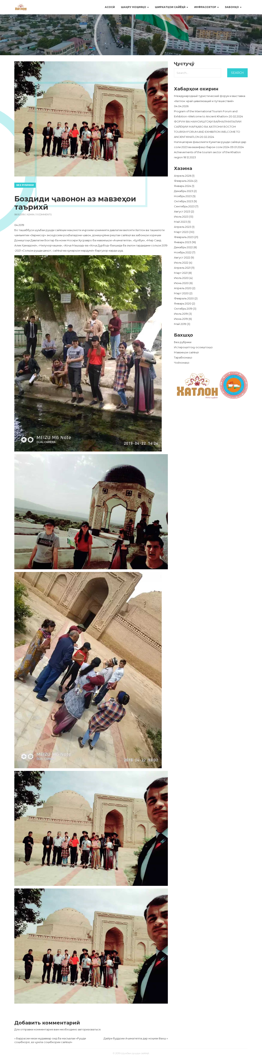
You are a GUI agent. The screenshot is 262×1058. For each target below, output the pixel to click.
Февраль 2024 (184, 180)
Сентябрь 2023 (184, 206)
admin (30, 214)
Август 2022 (182, 257)
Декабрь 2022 (183, 247)
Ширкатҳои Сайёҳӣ (170, 7)
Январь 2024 (182, 186)
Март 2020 (181, 293)
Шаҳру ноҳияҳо (134, 7)
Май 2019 (180, 324)
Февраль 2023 (184, 237)
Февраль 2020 (184, 298)
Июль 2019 (181, 313)
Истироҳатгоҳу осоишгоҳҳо (193, 347)
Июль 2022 (181, 262)
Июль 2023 (181, 216)
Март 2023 (181, 232)
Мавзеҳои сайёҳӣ (186, 352)
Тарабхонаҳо (183, 357)
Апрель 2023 (182, 226)
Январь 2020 (182, 303)
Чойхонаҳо (181, 362)
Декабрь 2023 (183, 191)
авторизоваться (89, 1029)
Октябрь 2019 (183, 308)
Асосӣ (110, 7)
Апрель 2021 (182, 267)
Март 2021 (181, 272)
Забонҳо (232, 7)
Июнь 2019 (181, 318)
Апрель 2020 (183, 288)
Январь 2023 (182, 242)
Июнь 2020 (181, 283)
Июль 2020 (181, 278)
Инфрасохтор (205, 7)
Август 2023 (182, 211)
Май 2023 (180, 221)
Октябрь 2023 (183, 201)
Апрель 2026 (182, 175)
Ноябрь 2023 (183, 196)
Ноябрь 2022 (183, 252)
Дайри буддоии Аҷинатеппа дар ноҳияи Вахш (135, 1038)
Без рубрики (25, 185)
